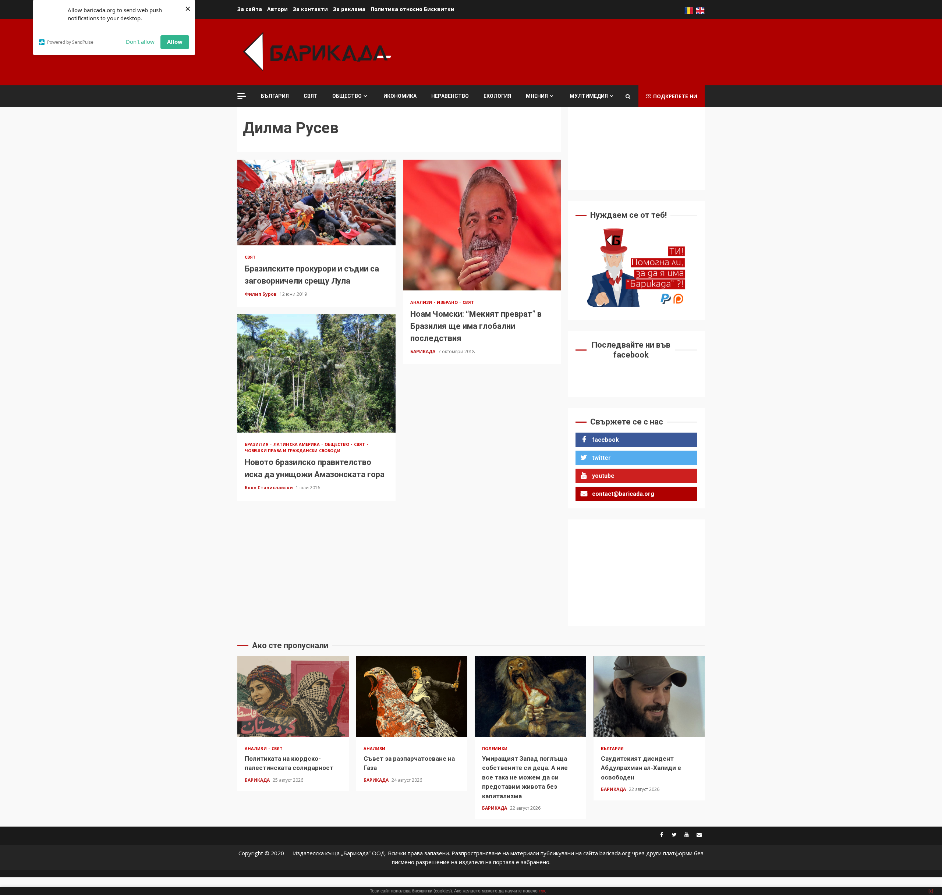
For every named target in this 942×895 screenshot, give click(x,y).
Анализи (421, 302)
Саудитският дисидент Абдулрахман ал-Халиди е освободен (649, 696)
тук (542, 891)
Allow (175, 41)
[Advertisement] (571, 51)
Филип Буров (261, 294)
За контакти (310, 9)
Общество (347, 96)
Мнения (537, 96)
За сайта (249, 9)
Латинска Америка (297, 444)
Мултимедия (589, 96)
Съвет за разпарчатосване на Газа (412, 696)
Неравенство (450, 96)
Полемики (494, 748)
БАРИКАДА (423, 351)
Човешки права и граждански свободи (292, 450)
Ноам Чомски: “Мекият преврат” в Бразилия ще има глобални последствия (482, 225)
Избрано (448, 302)
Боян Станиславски (269, 487)
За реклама (349, 9)
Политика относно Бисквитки (412, 9)
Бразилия (257, 444)
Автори (277, 9)
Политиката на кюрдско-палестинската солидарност (293, 696)
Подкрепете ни (675, 96)
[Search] (628, 96)
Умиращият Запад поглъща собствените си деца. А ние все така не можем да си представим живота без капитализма (530, 696)
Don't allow (140, 41)
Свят (311, 96)
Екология (497, 96)
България (275, 96)
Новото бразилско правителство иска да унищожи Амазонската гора (316, 373)
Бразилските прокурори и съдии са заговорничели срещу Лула (316, 202)
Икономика (400, 96)
